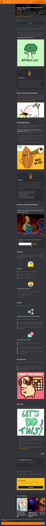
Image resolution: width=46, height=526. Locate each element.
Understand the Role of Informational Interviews (26, 100)
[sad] (35, 465)
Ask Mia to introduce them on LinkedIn (26, 192)
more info (9, 520)
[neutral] (38, 465)
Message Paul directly (23, 194)
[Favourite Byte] (40, 20)
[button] (43, 523)
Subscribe (34, 243)
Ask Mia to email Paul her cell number (26, 197)
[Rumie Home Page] (1, 2)
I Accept (23, 523)
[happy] (41, 465)
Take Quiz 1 (31, 23)
